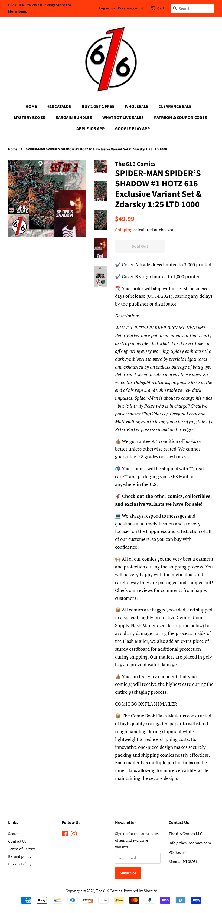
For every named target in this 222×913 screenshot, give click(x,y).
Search (13, 833)
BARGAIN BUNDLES (74, 118)
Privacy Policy (19, 863)
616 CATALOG (59, 107)
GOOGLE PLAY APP (132, 129)
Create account (130, 8)
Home (12, 149)
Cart (160, 8)
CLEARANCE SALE (175, 107)
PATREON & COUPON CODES (180, 118)
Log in (104, 8)
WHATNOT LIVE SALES (123, 118)
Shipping (123, 230)
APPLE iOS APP (90, 129)
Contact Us (17, 841)
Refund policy (19, 856)
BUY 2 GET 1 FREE (98, 107)
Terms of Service (22, 848)
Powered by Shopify (140, 890)
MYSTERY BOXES (29, 118)
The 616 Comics (109, 890)
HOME (31, 107)
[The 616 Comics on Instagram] (74, 834)
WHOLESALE (136, 107)
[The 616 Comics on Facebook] (65, 834)
